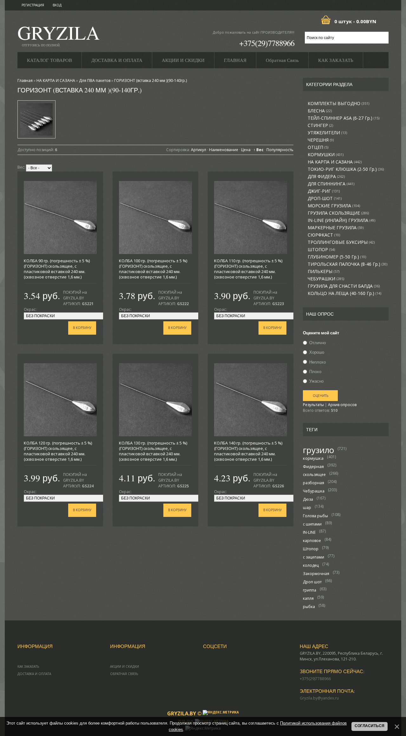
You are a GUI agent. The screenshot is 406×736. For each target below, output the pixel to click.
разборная (313, 482)
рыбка (309, 606)
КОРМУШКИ (326, 154)
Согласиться (369, 726)
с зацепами (313, 557)
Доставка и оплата (34, 674)
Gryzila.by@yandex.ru (319, 698)
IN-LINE (309, 532)
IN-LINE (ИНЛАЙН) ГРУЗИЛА (341, 220)
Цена (246, 149)
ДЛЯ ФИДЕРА (326, 176)
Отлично (317, 342)
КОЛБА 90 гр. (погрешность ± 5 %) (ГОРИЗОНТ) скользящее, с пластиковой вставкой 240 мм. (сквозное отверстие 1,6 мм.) (57, 269)
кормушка (313, 458)
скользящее (314, 474)
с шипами (312, 524)
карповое (312, 540)
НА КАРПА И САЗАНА (335, 162)
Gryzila (58, 34)
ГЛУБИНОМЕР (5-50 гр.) (337, 257)
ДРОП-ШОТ (325, 198)
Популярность (279, 149)
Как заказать (28, 666)
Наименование (223, 149)
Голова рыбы (315, 516)
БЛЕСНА (320, 111)
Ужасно (316, 381)
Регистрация (33, 5)
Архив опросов (342, 404)
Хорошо (316, 352)
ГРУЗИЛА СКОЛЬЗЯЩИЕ (338, 213)
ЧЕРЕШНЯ (321, 140)
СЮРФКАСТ (324, 235)
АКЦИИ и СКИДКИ (124, 666)
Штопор (310, 549)
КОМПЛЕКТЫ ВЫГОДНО (338, 103)
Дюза (308, 499)
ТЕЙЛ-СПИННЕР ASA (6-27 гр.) (343, 118)
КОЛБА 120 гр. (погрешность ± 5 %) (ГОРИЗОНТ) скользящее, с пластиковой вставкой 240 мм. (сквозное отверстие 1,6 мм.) (58, 451)
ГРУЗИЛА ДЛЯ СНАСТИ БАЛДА (344, 286)
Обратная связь (124, 674)
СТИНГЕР (320, 125)
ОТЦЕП (318, 147)
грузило (318, 450)
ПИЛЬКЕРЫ (323, 271)
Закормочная (316, 573)
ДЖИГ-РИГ (324, 191)
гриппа (309, 590)
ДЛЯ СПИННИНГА (331, 184)
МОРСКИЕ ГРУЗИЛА (334, 206)
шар (307, 507)
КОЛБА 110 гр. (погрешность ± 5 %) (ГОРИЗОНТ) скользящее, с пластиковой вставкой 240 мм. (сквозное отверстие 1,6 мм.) (248, 269)
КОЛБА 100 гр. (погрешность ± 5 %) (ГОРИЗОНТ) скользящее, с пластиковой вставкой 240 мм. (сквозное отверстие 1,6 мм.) (153, 269)
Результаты (313, 404)
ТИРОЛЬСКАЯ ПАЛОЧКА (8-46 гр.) (347, 264)
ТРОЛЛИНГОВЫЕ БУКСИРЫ (341, 242)
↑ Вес (258, 149)
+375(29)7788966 (266, 42)
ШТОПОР (321, 249)
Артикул (198, 149)
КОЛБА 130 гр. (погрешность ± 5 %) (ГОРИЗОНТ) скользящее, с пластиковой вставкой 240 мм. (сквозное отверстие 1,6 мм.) (153, 451)
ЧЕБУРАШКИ (326, 279)
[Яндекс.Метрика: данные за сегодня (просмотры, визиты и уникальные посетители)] (221, 712)
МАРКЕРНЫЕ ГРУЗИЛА (335, 228)
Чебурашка (313, 491)
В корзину (82, 327)
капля (308, 598)
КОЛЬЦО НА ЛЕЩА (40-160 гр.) (344, 293)
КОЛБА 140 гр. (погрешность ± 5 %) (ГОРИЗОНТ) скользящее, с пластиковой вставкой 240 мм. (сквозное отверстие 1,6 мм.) (248, 451)
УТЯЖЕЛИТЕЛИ (327, 133)
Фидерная (313, 466)
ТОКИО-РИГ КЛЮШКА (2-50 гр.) (346, 169)
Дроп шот (312, 582)
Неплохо (317, 362)
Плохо (315, 371)
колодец (311, 565)
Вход (57, 5)
